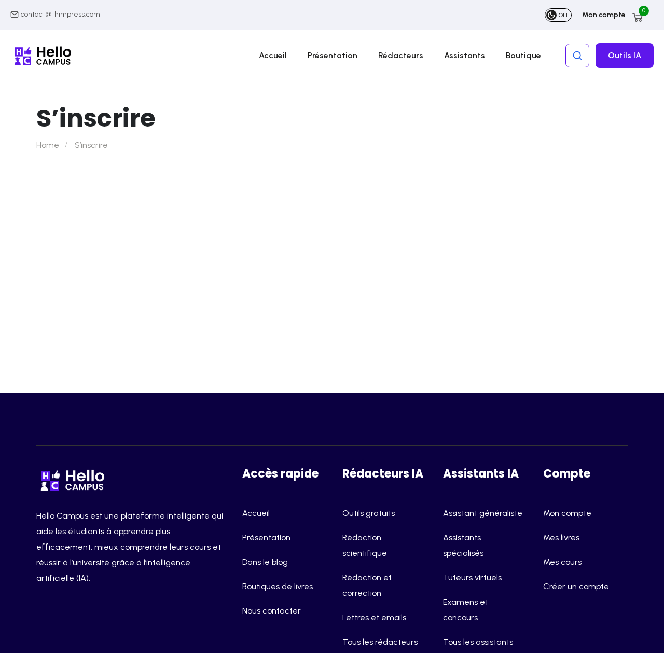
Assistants (464, 55)
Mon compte (604, 14)
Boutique (523, 55)
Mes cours (562, 562)
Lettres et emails (374, 617)
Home (47, 145)
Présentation (332, 55)
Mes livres (561, 537)
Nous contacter (271, 611)
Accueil (273, 55)
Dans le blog (265, 562)
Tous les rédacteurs (380, 642)
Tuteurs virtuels (472, 577)
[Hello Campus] (75, 479)
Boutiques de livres (277, 586)
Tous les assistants (478, 642)
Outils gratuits (368, 513)
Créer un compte (576, 586)
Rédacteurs (400, 55)
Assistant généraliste (482, 513)
